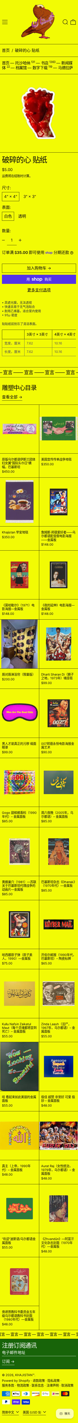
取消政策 (67, 1385)
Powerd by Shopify (16, 1380)
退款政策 (39, 1380)
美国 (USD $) (32, 1412)
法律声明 (53, 1385)
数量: (6, 231)
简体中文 (8, 1412)
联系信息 (38, 1385)
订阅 (6, 1361)
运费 (5, 176)
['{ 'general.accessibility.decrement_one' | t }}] (3, 240)
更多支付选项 (39, 290)
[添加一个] (20, 240)
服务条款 (8, 1385)
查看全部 (10, 397)
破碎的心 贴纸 (27, 50)
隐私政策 (53, 1380)
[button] (65, 22)
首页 (6, 50)
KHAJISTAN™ (24, 1375)
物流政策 (23, 1385)
